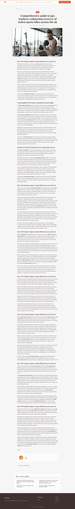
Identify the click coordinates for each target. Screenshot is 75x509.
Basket (17, 2)
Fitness (36, 2)
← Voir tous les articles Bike (23, 465)
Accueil (16, 8)
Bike (21, 2)
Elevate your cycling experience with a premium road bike (47, 486)
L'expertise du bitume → (65, 2)
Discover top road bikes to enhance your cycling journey (25, 486)
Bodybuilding (26, 2)
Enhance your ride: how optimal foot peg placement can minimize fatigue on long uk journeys (25, 481)
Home (14, 2)
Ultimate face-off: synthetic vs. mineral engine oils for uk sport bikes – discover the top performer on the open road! (48, 481)
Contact (56, 501)
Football (40, 2)
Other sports (49, 2)
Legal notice (57, 499)
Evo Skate (7, 498)
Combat (31, 2)
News (45, 2)
